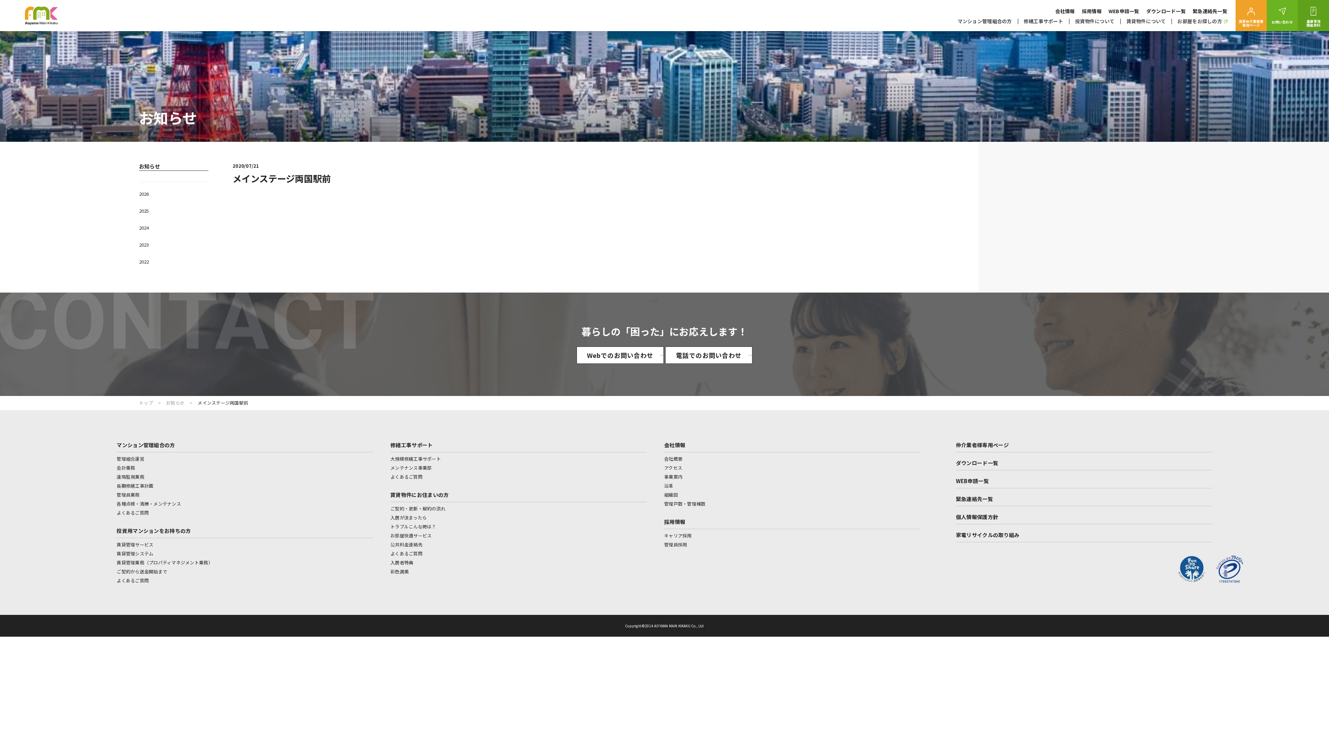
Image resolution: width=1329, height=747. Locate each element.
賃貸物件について (1146, 21)
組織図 (671, 494)
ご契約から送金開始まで (142, 571)
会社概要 (673, 458)
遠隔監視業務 (130, 476)
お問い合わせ (1282, 22)
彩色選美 (399, 571)
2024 (144, 227)
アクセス (673, 467)
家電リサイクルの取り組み (988, 534)
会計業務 (126, 467)
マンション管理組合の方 (985, 21)
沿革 (668, 485)
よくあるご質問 (133, 512)
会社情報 (1065, 11)
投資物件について (1094, 21)
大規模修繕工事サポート (415, 458)
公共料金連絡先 (406, 544)
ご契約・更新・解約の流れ (417, 508)
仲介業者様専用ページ (982, 445)
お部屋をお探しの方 (1199, 21)
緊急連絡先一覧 (1210, 11)
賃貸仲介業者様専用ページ (1251, 23)
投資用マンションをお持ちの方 (154, 530)
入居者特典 (401, 562)
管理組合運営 (130, 458)
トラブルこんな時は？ (413, 526)
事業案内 (673, 476)
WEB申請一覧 (1124, 11)
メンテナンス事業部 (411, 467)
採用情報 (1092, 11)
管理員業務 (128, 494)
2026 (144, 194)
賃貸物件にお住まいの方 (419, 494)
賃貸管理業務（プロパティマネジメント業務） (165, 562)
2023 (144, 244)
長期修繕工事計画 (135, 485)
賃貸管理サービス (135, 544)
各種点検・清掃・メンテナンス (149, 503)
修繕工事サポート (1043, 21)
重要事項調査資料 (1314, 23)
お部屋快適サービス (411, 535)
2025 (144, 211)
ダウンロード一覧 (1166, 11)
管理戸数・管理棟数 (684, 503)
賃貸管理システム (135, 553)
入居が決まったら (408, 517)
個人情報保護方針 (977, 516)
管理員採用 (675, 544)
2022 (144, 261)
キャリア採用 (678, 535)
